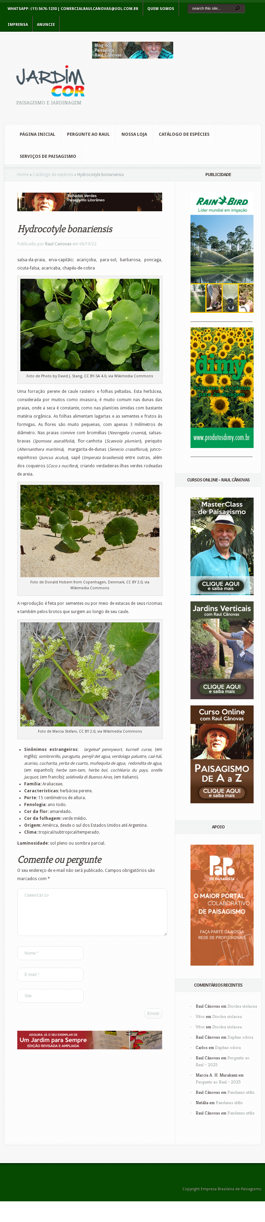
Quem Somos (160, 9)
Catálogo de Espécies (184, 134)
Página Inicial (37, 134)
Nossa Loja (134, 134)
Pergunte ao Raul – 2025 (218, 1082)
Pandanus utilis (241, 1092)
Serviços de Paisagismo (48, 156)
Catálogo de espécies (53, 174)
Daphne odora (240, 1037)
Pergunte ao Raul (88, 134)
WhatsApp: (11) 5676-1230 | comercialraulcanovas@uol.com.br (73, 9)
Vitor (200, 1016)
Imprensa (18, 24)
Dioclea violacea (242, 1006)
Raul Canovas (58, 244)
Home (23, 174)
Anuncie (46, 24)
